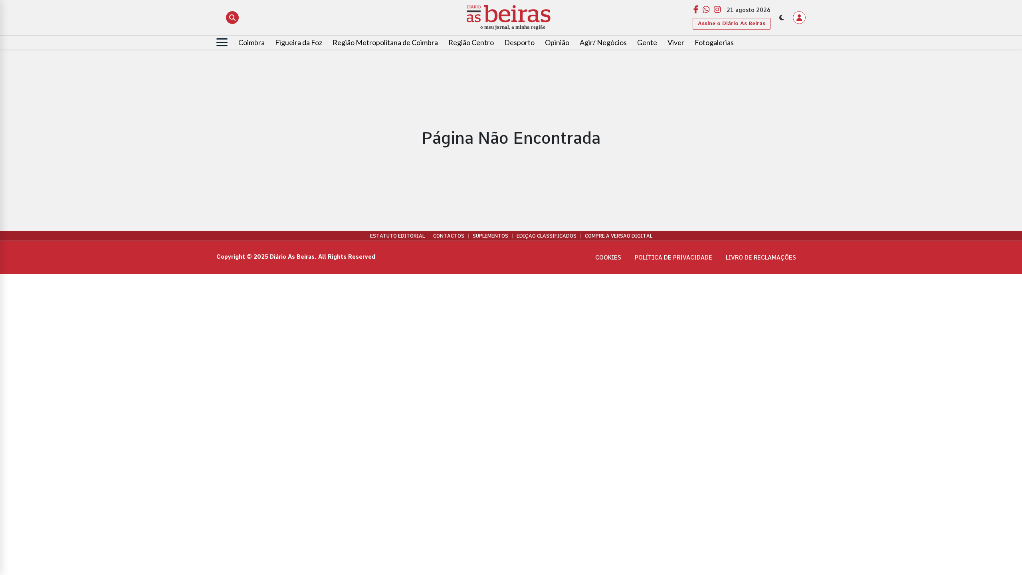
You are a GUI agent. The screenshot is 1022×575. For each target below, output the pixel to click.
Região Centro (471, 42)
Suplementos (490, 236)
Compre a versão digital (618, 236)
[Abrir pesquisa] (232, 17)
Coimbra (251, 42)
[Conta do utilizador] (799, 17)
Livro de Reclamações (761, 257)
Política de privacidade (673, 257)
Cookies (608, 257)
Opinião (557, 42)
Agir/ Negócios (603, 42)
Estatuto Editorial (397, 236)
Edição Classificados (546, 236)
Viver (675, 42)
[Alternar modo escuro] (781, 17)
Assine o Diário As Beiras (731, 23)
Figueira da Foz (298, 42)
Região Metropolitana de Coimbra (385, 42)
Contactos (448, 236)
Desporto (519, 42)
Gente (647, 42)
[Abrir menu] (222, 42)
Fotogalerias (714, 42)
